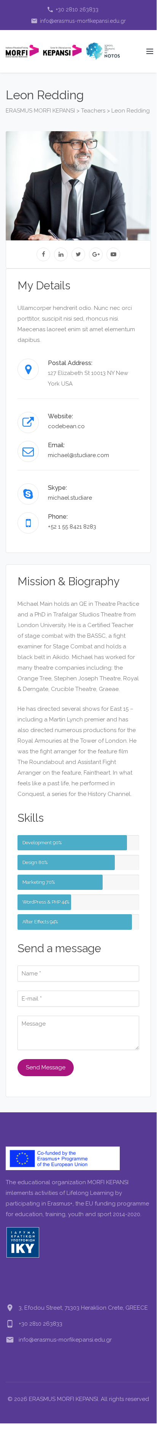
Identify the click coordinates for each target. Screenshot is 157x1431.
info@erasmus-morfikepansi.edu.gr (78, 20)
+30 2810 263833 (72, 9)
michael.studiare (70, 497)
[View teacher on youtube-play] (113, 254)
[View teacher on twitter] (78, 254)
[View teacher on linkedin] (61, 254)
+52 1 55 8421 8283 (72, 526)
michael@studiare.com (78, 455)
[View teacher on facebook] (43, 254)
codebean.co (66, 426)
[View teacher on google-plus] (96, 254)
